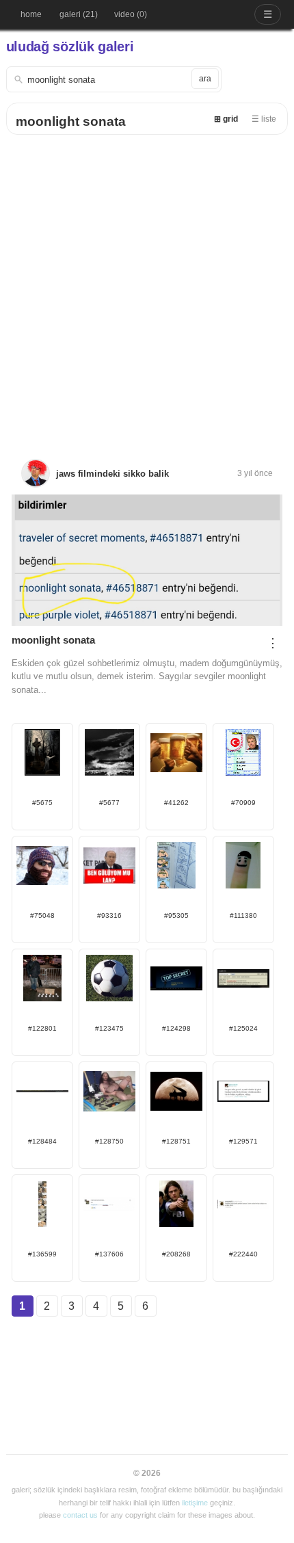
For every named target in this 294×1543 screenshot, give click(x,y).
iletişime (195, 1503)
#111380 (243, 915)
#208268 (176, 1254)
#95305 (176, 915)
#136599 (42, 1254)
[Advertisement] (147, 289)
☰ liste (264, 119)
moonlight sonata (71, 121)
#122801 (42, 1028)
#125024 (243, 1028)
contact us (80, 1515)
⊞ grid (226, 119)
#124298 (176, 1028)
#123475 (109, 1028)
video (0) (130, 14)
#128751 (176, 1141)
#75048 (42, 915)
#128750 (109, 1141)
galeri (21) (78, 14)
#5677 (109, 802)
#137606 (109, 1254)
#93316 (109, 915)
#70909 (243, 802)
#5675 (42, 802)
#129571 (243, 1141)
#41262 (176, 802)
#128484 (42, 1141)
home (31, 14)
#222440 (243, 1254)
